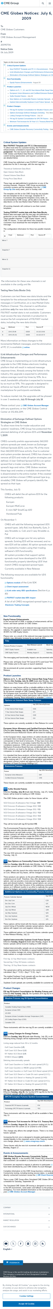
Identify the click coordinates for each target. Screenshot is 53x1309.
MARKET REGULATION (11, 1220)
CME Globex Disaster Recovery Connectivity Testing (29, 129)
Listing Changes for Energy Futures (23, 116)
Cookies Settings (26, 1296)
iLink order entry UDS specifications (22, 591)
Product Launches (14, 87)
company (7, 1207)
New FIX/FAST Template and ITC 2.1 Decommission (29, 69)
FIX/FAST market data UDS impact (21, 598)
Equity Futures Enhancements (21, 83)
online (26, 347)
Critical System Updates (16, 66)
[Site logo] (10, 3)
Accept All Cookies (26, 1304)
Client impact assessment (17, 587)
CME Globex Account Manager (36, 405)
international (9, 1214)
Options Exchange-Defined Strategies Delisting (27, 113)
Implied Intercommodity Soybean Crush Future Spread (30, 102)
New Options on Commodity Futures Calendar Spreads (30, 99)
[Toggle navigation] (49, 3)
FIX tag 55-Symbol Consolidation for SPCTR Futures (29, 119)
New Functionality (14, 79)
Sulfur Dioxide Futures (18, 96)
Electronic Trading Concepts (17, 605)
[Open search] (42, 3)
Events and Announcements (18, 126)
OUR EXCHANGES (9, 1227)
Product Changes (14, 106)
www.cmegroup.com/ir (35, 1141)
